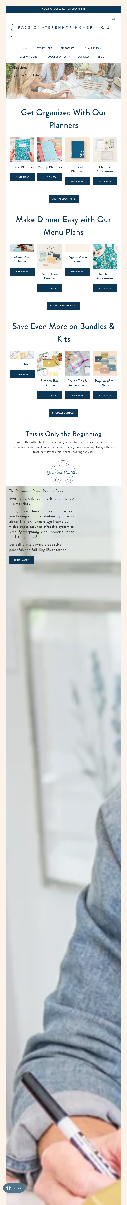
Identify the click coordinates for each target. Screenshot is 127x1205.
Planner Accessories (105, 161)
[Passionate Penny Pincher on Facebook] (12, 18)
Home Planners (22, 161)
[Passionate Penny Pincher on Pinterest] (12, 30)
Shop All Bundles (63, 412)
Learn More (21, 560)
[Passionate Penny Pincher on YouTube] (12, 37)
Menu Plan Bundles (49, 268)
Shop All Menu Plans (63, 305)
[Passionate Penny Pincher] (57, 27)
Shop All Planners (64, 199)
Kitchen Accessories (105, 268)
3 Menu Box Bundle (49, 375)
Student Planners (77, 161)
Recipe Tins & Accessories (77, 375)
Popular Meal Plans (105, 375)
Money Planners (49, 161)
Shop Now (22, 177)
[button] (69, 48)
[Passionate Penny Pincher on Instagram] (12, 24)
